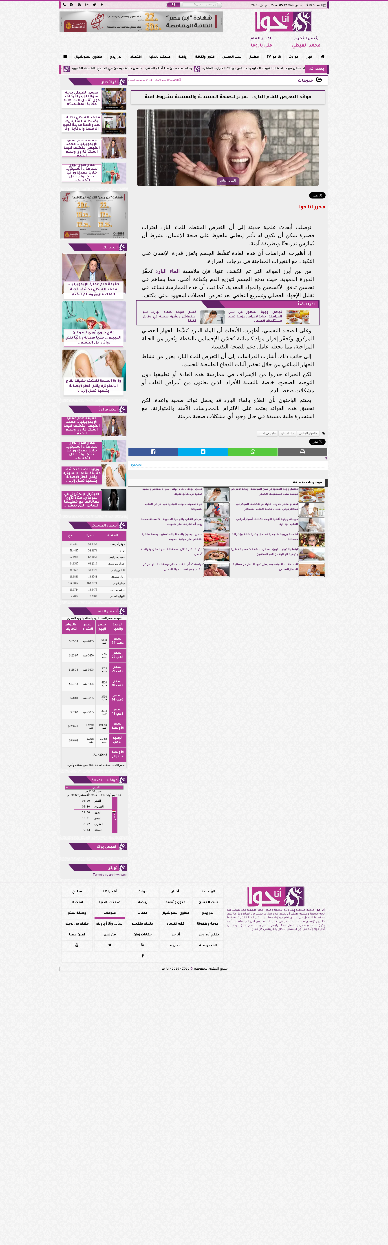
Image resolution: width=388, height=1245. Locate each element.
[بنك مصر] (141, 21)
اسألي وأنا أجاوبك (109, 924)
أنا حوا (175, 935)
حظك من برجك (77, 924)
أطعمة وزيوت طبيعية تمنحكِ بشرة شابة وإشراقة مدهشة (265, 537)
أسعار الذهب (106, 612)
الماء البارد (167, 271)
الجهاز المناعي (307, 433)
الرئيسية (208, 892)
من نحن (110, 935)
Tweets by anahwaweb (110, 875)
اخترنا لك (110, 248)
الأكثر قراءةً (108, 410)
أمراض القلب (266, 433)
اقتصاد (136, 57)
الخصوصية (208, 946)
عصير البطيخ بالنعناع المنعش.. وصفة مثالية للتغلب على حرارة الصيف (172, 537)
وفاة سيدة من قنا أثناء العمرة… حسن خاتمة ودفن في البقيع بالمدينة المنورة (184, 69)
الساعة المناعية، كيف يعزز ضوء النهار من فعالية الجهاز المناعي (265, 567)
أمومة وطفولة (208, 924)
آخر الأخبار (110, 82)
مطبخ (254, 57)
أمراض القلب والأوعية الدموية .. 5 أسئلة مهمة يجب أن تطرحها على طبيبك (172, 522)
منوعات (305, 81)
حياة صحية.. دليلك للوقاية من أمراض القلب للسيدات (174, 507)
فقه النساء (175, 924)
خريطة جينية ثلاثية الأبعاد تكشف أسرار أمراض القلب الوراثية (267, 522)
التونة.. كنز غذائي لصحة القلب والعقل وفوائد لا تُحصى (172, 552)
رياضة (182, 57)
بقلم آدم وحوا (208, 935)
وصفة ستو (77, 913)
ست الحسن (232, 57)
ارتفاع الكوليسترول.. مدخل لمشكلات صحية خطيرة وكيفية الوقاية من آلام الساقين (264, 552)
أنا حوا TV (274, 57)
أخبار (309, 57)
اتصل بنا (175, 946)
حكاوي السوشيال (88, 57)
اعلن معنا (77, 935)
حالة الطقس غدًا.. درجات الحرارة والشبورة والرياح (75, 69)
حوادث (294, 57)
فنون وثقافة (205, 57)
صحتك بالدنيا (160, 57)
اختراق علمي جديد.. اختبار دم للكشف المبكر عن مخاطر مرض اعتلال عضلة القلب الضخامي (267, 507)
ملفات (143, 913)
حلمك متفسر (143, 924)
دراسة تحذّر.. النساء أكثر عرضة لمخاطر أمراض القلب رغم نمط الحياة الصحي (173, 567)
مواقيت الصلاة (105, 781)
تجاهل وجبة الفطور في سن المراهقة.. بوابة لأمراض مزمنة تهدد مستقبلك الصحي (255, 317)
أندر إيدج (116, 57)
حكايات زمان (142, 935)
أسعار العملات (104, 526)
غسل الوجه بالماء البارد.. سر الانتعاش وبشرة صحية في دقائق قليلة (169, 317)
